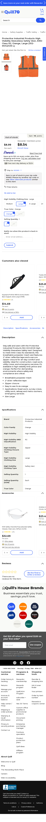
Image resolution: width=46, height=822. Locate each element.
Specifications (21, 328)
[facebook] (28, 663)
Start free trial (36, 153)
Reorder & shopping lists (37, 680)
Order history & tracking (7, 680)
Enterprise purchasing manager (20, 726)
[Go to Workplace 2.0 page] (29, 624)
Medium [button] (9, 204)
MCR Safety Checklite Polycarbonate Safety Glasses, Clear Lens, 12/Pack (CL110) (17, 528)
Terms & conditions (9, 803)
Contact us (5, 730)
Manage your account (6, 690)
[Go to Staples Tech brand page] (34, 615)
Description (8, 328)
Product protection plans (20, 740)
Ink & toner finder (36, 686)
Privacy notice (26, 803)
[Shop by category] (2, 12)
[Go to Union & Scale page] (17, 624)
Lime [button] (20, 214)
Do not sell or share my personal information (23, 810)
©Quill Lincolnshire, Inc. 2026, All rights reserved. (19, 795)
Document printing (20, 719)
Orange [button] (9, 214)
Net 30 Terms (22, 704)
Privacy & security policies (7, 725)
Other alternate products (20, 179)
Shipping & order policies (6, 711)
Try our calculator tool (30, 158)
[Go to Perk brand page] (11, 615)
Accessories (35, 328)
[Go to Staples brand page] (23, 615)
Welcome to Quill (8, 762)
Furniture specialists (20, 733)
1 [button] (6, 224)
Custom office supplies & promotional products (22, 711)
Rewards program (20, 686)
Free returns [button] (12, 187)
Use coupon (35, 645)
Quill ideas (20, 746)
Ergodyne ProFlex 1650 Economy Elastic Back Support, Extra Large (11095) (15, 296)
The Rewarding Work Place (12, 770)
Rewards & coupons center (38, 703)
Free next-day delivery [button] (12, 547)
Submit (9, 245)
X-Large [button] (32, 204)
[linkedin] (22, 663)
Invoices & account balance (5, 697)
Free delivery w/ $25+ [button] (12, 312)
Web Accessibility (8, 778)
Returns (4, 685)
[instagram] (15, 663)
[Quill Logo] (12, 12)
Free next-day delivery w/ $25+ (20, 163)
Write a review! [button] (34, 50)
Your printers (37, 691)
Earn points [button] (35, 136)
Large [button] (20, 204)
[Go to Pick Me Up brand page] (34, 607)
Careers (4, 774)
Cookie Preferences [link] (27, 807)
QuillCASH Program (20, 692)
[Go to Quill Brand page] (11, 607)
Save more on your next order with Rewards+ (23, 3)
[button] (45, 2)
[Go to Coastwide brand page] (23, 607)
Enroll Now (23, 148)
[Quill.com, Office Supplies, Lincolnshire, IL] (9, 788)
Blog (3, 766)
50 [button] (14, 224)
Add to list (11, 193)
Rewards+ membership (21, 680)
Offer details (9, 541)
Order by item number (37, 696)
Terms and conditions (23, 651)
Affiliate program (19, 751)
